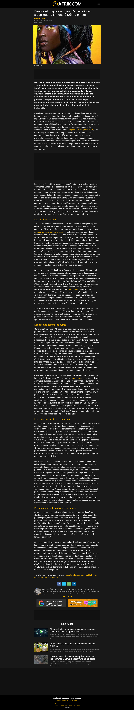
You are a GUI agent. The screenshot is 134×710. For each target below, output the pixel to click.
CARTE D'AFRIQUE (62, 701)
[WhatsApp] (69, 584)
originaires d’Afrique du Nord (81, 130)
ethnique (77, 378)
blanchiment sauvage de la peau (49, 232)
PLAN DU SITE (73, 701)
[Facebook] (59, 584)
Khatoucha (73, 289)
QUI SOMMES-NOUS (60, 703)
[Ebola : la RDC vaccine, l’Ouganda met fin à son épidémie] (41, 647)
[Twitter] (64, 584)
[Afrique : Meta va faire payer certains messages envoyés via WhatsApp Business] (41, 632)
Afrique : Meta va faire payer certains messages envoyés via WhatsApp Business (72, 630)
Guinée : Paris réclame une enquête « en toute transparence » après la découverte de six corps (72, 657)
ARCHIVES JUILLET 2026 (61, 705)
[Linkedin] (74, 584)
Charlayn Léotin (39, 18)
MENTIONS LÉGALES (73, 703)
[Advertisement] (67, 74)
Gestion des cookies (74, 705)
